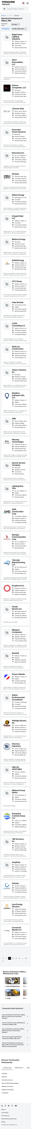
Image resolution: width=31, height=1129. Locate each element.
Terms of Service (5, 1115)
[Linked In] (2, 1106)
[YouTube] (16, 1105)
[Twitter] (8, 1106)
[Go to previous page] (3, 958)
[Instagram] (12, 1106)
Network (6, 4)
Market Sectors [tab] (19, 1067)
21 (26, 958)
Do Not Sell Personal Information (9, 1118)
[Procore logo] (8, 2)
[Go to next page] (3, 961)
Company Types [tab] (7, 1067)
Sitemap (3, 1121)
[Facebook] (5, 1106)
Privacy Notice (4, 1112)
